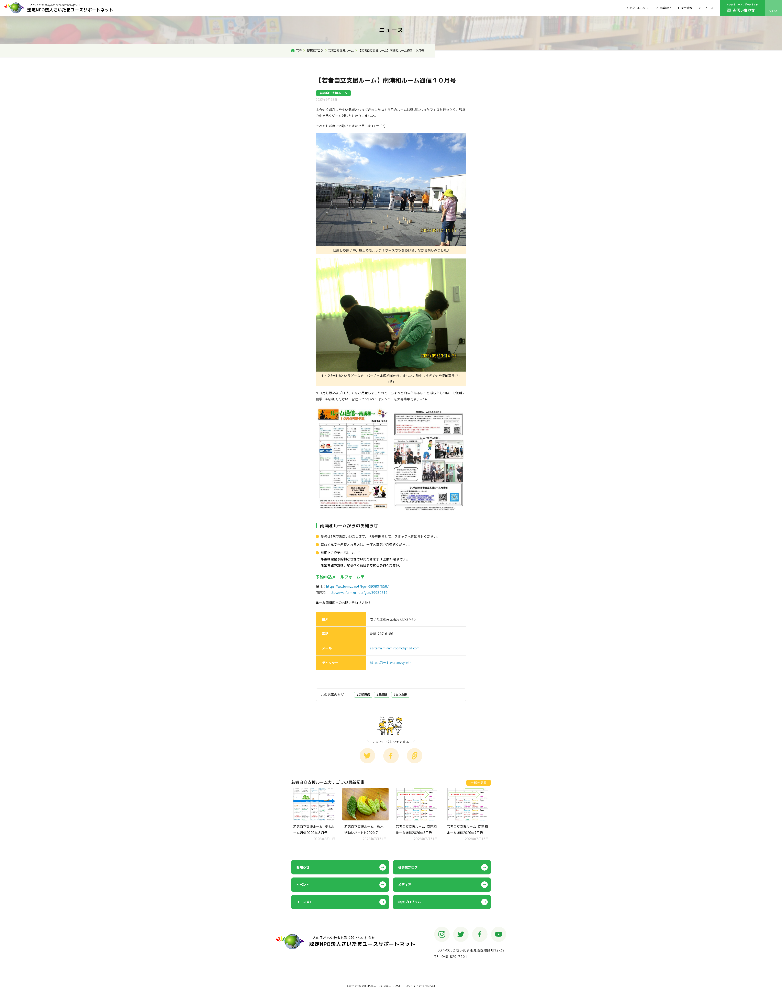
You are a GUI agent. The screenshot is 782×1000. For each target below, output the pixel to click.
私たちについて (639, 8)
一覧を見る (478, 782)
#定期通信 (363, 694)
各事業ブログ (314, 50)
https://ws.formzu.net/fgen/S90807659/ (357, 586)
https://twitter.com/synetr (390, 662)
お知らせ (302, 867)
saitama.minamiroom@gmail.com (394, 648)
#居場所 (381, 694)
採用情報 (686, 8)
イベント (302, 884)
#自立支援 (400, 694)
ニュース (708, 8)
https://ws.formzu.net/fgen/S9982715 (358, 592)
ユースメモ (304, 902)
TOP (299, 50)
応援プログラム (409, 902)
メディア (404, 884)
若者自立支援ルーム (341, 50)
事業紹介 (665, 8)
